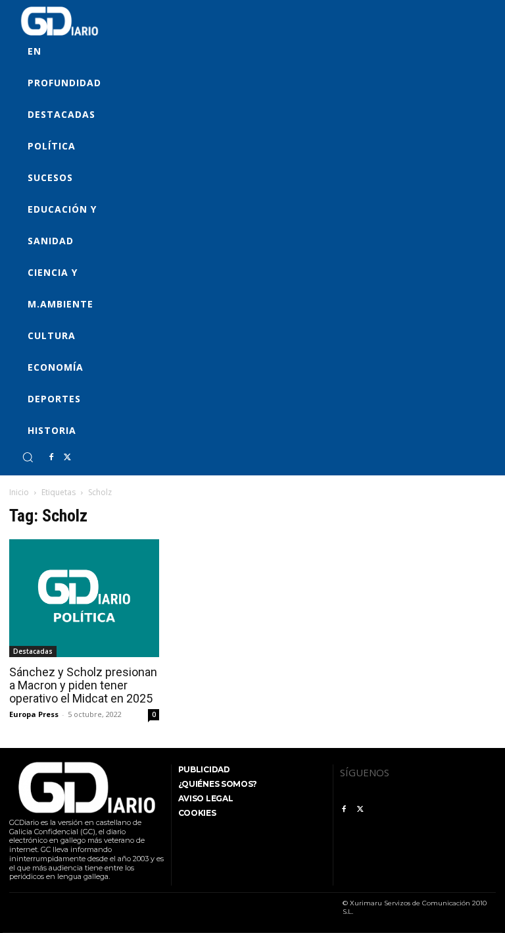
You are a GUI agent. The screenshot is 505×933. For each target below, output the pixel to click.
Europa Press (34, 714)
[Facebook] (51, 458)
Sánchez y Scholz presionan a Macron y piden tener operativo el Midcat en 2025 (83, 685)
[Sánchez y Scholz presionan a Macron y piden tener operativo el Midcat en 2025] (84, 598)
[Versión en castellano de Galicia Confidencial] (59, 21)
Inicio (19, 492)
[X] (67, 458)
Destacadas (33, 651)
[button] (27, 457)
